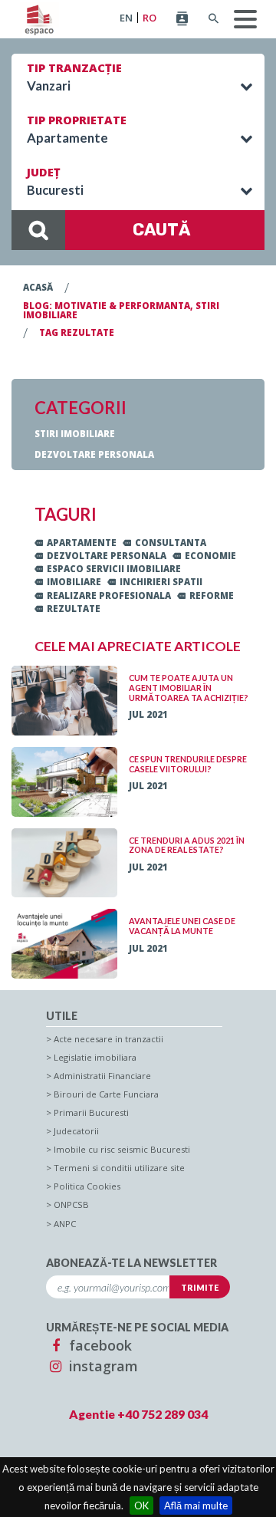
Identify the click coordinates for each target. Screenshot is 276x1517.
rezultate (73, 608)
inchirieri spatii (161, 581)
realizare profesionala (109, 595)
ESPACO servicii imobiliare (114, 568)
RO (149, 18)
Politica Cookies (87, 1186)
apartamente (82, 542)
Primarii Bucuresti (91, 1112)
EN (126, 18)
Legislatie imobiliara (95, 1057)
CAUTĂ (161, 229)
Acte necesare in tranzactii (108, 1039)
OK (141, 1505)
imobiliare (74, 581)
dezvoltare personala (106, 555)
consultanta (170, 542)
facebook (98, 1345)
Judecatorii (76, 1131)
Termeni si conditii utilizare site (119, 1167)
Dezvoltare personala (94, 454)
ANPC (65, 1223)
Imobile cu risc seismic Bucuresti (122, 1149)
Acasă (38, 287)
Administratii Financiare (102, 1075)
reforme (211, 595)
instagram (101, 1366)
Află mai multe (196, 1505)
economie (210, 555)
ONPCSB (71, 1204)
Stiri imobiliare (74, 433)
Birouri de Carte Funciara (106, 1094)
